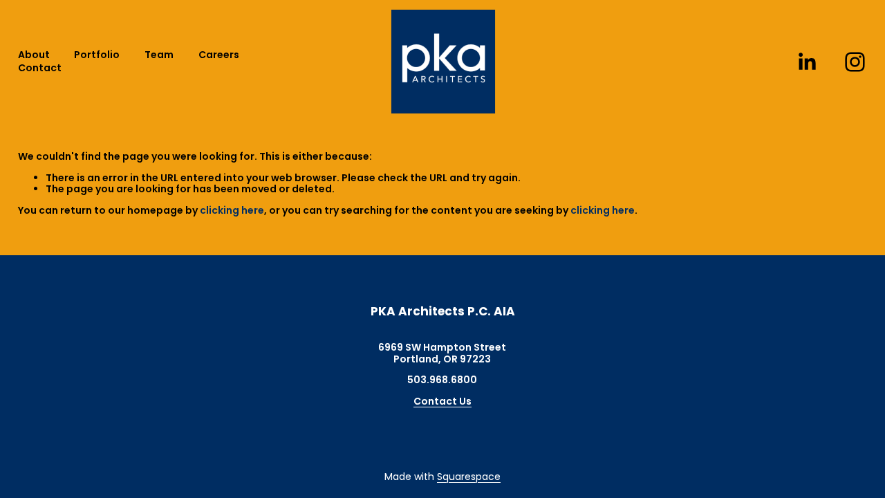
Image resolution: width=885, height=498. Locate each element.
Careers (218, 55)
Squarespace (469, 477)
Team (159, 55)
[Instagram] (855, 62)
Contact (40, 68)
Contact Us (442, 401)
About (34, 55)
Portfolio (97, 55)
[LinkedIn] (806, 62)
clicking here (232, 210)
